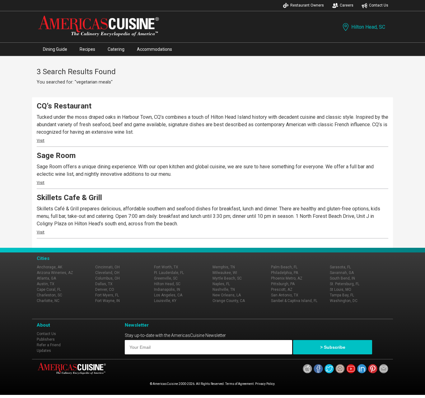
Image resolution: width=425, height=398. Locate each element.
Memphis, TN (224, 267)
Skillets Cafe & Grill (69, 197)
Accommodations (154, 49)
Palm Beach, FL (284, 267)
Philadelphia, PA (284, 273)
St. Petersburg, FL (344, 284)
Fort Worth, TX (166, 267)
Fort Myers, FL (107, 295)
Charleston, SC (49, 295)
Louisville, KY (165, 301)
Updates (44, 350)
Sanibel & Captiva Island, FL (294, 301)
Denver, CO (104, 289)
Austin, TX (45, 284)
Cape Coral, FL (49, 289)
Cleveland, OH (107, 273)
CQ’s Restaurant (64, 106)
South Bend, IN (342, 278)
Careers (346, 5)
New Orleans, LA (227, 295)
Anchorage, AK (49, 267)
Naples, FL (221, 284)
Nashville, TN (224, 289)
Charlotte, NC (48, 301)
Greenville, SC (166, 278)
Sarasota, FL (340, 267)
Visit (40, 140)
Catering (116, 49)
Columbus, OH (107, 278)
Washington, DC (343, 301)
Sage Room (56, 155)
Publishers (46, 339)
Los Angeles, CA (168, 295)
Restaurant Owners (307, 5)
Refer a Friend (49, 345)
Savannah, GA (342, 273)
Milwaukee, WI (225, 273)
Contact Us (378, 5)
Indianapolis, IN (167, 289)
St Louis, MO (340, 289)
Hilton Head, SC (368, 27)
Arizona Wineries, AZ (55, 273)
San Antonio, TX (284, 295)
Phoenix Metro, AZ (286, 278)
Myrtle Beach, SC (227, 278)
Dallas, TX (104, 284)
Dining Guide (55, 49)
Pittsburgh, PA (283, 284)
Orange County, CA (229, 301)
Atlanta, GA (46, 278)
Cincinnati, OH (107, 267)
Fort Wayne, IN (107, 301)
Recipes (87, 49)
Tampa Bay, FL (342, 295)
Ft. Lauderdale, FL (169, 273)
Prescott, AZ (281, 289)
